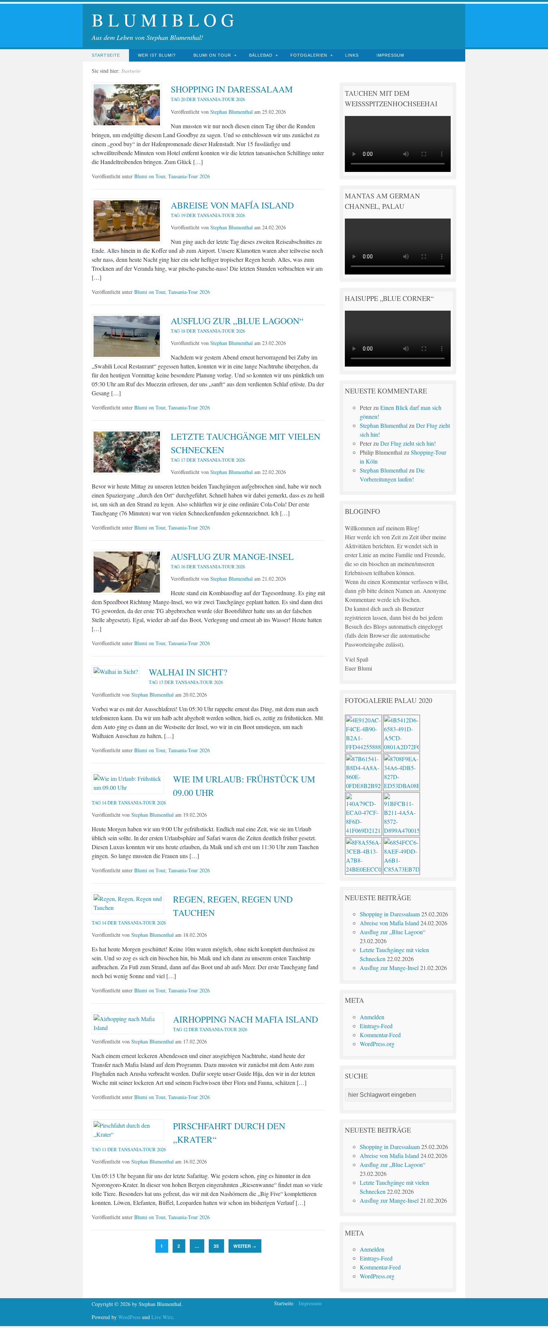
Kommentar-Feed (380, 1035)
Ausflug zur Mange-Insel (389, 967)
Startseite (106, 55)
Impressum (390, 55)
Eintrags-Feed (376, 1026)
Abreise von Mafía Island (389, 923)
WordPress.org (377, 1044)
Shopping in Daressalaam (390, 914)
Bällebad (261, 55)
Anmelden (372, 1017)
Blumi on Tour (212, 55)
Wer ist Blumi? (157, 55)
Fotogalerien (308, 55)
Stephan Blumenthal (231, 111)
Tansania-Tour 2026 (189, 176)
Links (352, 55)
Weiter (244, 1246)
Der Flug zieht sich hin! (408, 443)
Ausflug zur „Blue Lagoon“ (392, 932)
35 (216, 1246)
